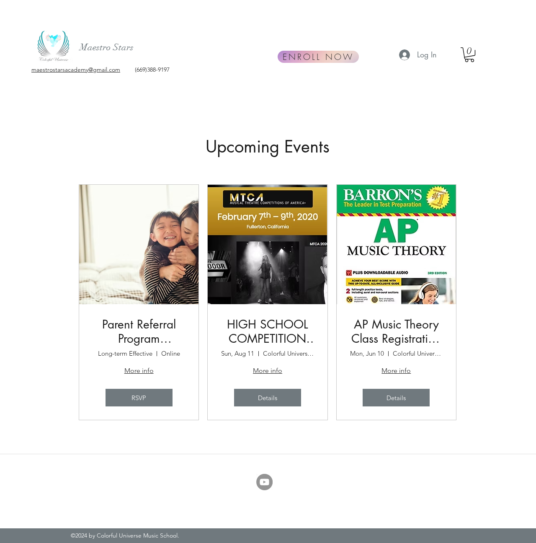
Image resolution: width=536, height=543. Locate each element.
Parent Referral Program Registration (139, 332)
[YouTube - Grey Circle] (264, 482)
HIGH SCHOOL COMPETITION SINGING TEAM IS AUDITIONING (267, 332)
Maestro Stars (107, 47)
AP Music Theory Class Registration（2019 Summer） (396, 332)
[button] (469, 54)
